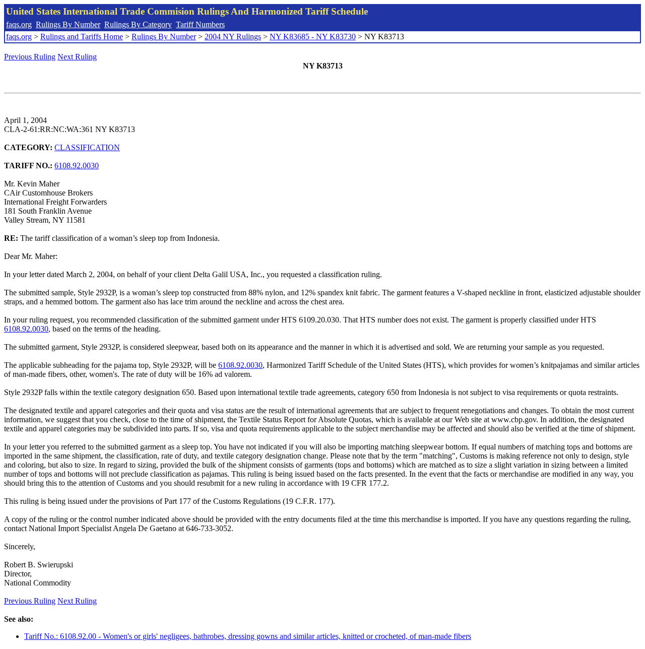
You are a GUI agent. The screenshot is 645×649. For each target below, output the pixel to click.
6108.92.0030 (76, 165)
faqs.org (19, 24)
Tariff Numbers (200, 24)
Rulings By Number (68, 24)
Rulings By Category (138, 24)
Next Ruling (77, 56)
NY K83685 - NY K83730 (313, 36)
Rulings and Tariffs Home (81, 36)
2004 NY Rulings (233, 36)
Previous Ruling (29, 56)
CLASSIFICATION (87, 147)
